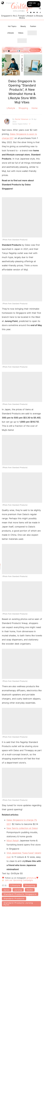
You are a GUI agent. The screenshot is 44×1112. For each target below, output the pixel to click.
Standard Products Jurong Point (18, 904)
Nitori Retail (12, 840)
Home (34, 108)
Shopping (23, 108)
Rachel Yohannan (22, 119)
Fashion (33, 26)
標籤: (5, 885)
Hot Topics (12, 26)
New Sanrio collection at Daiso (22, 828)
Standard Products (14, 898)
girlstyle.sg (31, 878)
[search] (40, 8)
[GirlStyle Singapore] (22, 7)
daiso (7, 890)
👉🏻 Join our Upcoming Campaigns (17, 880)
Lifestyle (10, 33)
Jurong (18, 890)
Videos (20, 33)
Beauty (23, 26)
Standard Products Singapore (20, 894)
